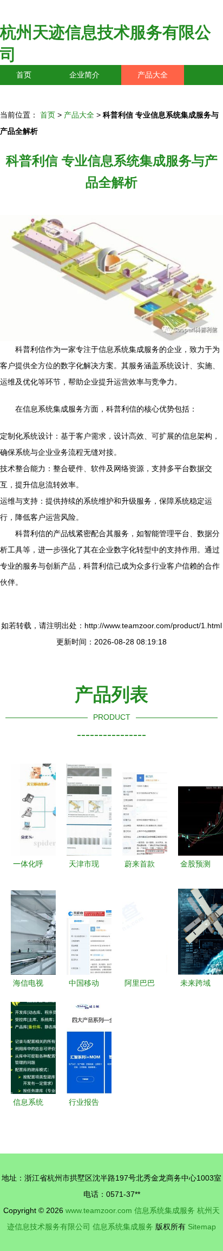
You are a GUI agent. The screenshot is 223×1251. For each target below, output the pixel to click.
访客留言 (168, 94)
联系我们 (31, 94)
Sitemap (202, 1226)
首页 (23, 74)
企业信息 (99, 94)
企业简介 (84, 74)
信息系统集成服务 (164, 1210)
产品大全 (152, 74)
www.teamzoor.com (98, 1210)
